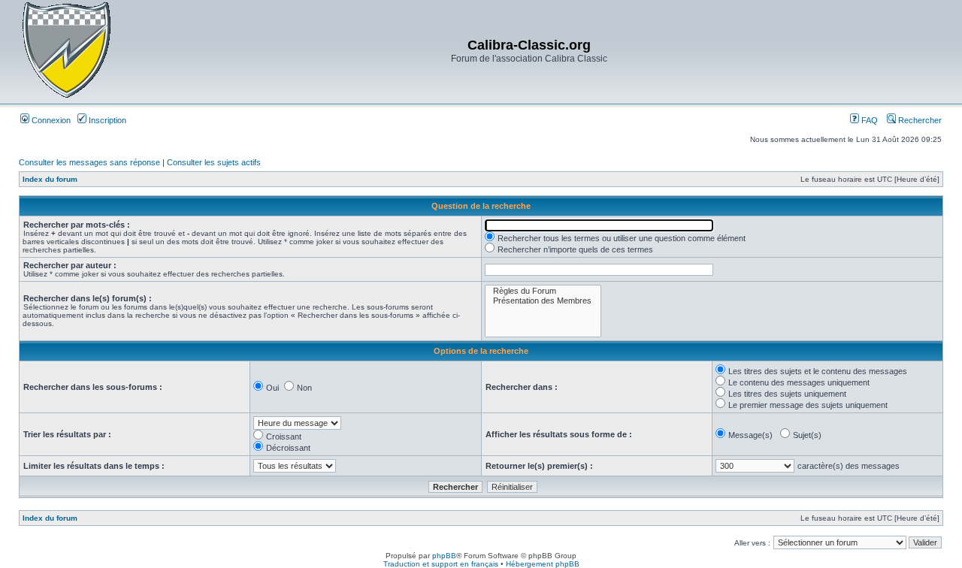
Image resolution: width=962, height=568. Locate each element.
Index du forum (50, 179)
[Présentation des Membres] (543, 301)
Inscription (106, 120)
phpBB (444, 555)
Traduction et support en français (440, 564)
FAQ (868, 120)
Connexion (50, 120)
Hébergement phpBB (542, 564)
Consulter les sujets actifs (214, 162)
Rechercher (919, 120)
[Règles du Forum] (543, 291)
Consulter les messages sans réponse (89, 162)
